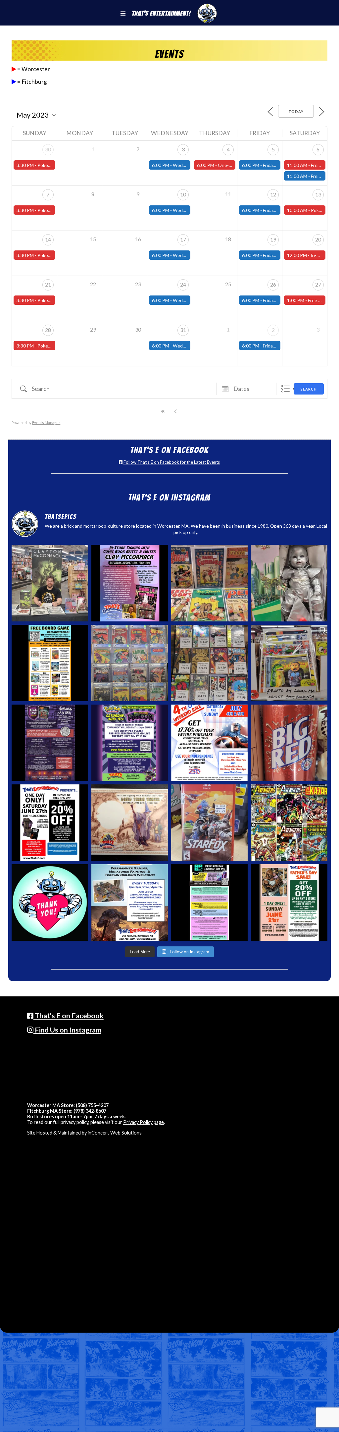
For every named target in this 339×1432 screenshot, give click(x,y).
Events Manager (46, 422)
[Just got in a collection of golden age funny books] (209, 583)
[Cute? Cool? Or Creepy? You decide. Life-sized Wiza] (289, 583)
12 (273, 194)
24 (183, 284)
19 (273, 239)
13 (318, 194)
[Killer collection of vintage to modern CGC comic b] (129, 663)
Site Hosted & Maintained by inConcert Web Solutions (84, 1133)
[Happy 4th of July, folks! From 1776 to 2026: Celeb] (209, 743)
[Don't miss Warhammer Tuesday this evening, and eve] (129, 902)
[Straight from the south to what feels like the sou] (289, 743)
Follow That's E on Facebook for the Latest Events (171, 462)
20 (318, 239)
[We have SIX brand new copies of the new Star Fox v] (209, 822)
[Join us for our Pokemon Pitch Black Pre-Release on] (129, 743)
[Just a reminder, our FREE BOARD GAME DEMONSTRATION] (50, 663)
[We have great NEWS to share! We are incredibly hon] (50, 902)
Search (309, 389)
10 (183, 194)
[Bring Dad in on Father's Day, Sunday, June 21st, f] (289, 902)
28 (48, 330)
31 (183, 330)
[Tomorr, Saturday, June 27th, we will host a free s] (289, 822)
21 (48, 284)
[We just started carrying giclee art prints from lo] (289, 663)
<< (163, 411)
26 (273, 284)
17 (183, 239)
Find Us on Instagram (67, 1030)
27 (318, 284)
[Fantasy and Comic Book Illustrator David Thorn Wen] (129, 822)
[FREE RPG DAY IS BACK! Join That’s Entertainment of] (209, 902)
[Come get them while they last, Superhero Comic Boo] (209, 663)
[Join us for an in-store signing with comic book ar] (129, 583)
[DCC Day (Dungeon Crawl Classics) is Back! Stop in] (50, 743)
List (285, 389)
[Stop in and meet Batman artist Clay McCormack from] (50, 583)
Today (296, 111)
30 (48, 149)
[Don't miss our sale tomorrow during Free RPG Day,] (50, 822)
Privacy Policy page (143, 1122)
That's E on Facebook (68, 1015)
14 (48, 239)
